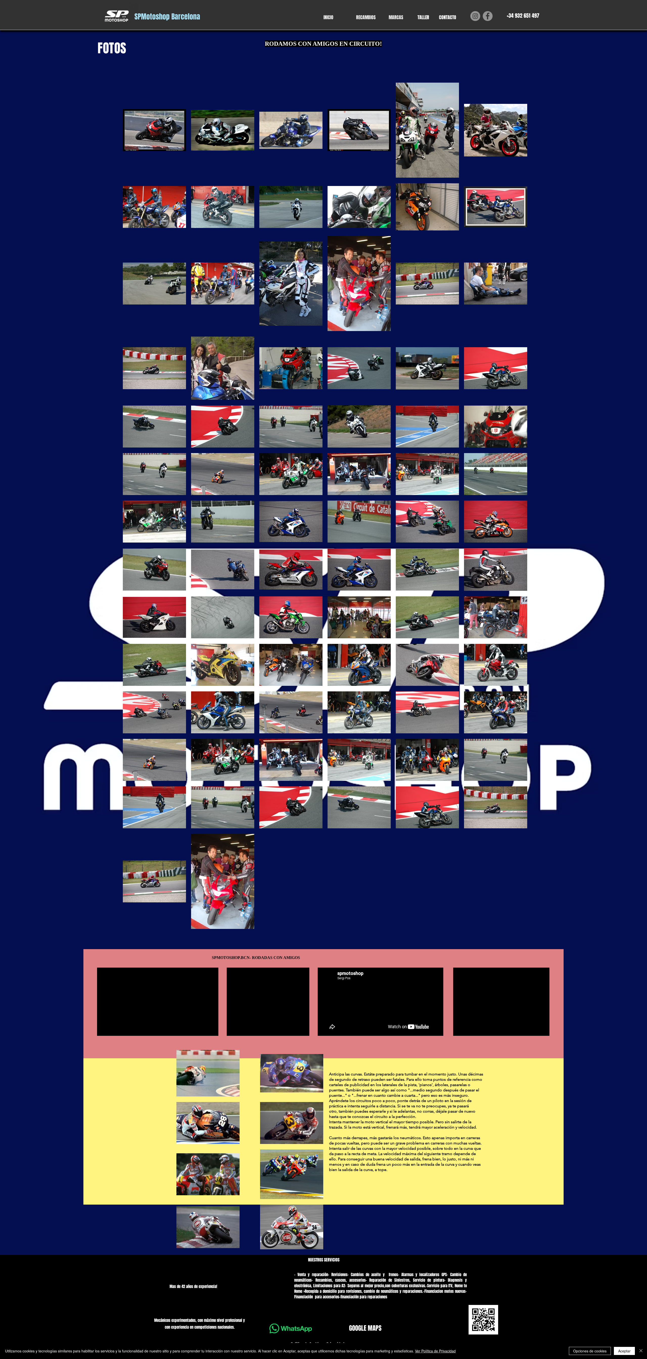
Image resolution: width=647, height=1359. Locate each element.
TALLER (423, 17)
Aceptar (624, 1350)
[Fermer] (641, 1351)
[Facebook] (488, 16)
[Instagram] (475, 16)
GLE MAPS (370, 1328)
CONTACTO (447, 17)
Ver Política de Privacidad (435, 1350)
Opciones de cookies (590, 1350)
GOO (353, 1328)
